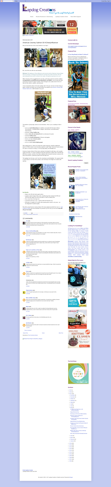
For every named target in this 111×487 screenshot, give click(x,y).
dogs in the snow (85, 250)
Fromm (74, 233)
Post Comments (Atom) (33, 335)
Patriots (81, 238)
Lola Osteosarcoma (84, 234)
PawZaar (85, 238)
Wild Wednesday (78, 216)
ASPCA (75, 228)
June (71, 405)
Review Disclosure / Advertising (44, 16)
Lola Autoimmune (76, 234)
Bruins (76, 229)
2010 (70, 453)
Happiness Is (70, 234)
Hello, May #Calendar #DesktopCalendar (78, 433)
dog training (80, 250)
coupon (75, 250)
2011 (70, 452)
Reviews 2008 (78, 241)
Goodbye (86, 233)
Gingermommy (29, 290)
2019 (70, 390)
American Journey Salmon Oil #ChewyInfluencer (76, 416)
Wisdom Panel (71, 248)
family (69, 252)
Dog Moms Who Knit (76, 232)
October (72, 398)
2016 (70, 443)
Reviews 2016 (78, 244)
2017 (70, 393)
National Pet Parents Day (72, 238)
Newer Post (25, 333)
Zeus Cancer (77, 248)
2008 (70, 457)
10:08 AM (28, 293)
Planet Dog (80, 239)
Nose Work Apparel (76, 16)
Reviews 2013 (78, 243)
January (72, 441)
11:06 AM (28, 226)
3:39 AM (27, 286)
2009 (70, 455)
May (71, 407)
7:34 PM (27, 276)
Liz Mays (28, 262)
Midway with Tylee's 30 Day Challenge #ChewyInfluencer (78, 431)
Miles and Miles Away (30, 297)
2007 (70, 459)
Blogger (71, 477)
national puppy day (78, 253)
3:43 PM (27, 318)
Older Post (61, 333)
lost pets (73, 253)
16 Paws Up (71, 228)
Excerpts (83, 232)
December (72, 395)
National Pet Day (85, 237)
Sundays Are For (77, 245)
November (72, 397)
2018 (70, 391)
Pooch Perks (85, 239)
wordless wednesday (75, 256)
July (71, 404)
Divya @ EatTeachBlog (31, 231)
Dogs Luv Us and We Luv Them (32, 249)
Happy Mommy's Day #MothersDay (77, 421)
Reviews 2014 (85, 243)
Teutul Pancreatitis (71, 246)
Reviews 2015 (71, 244)
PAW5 (79, 238)
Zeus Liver (83, 248)
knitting (69, 253)
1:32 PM (27, 327)
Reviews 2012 (71, 243)
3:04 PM (27, 258)
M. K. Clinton (28, 315)
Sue (27, 220)
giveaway (82, 252)
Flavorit (87, 232)
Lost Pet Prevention (71, 236)
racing (86, 253)
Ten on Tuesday (84, 245)
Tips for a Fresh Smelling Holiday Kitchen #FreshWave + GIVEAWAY (81, 178)
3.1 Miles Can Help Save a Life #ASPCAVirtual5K (76, 410)
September (72, 400)
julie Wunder (28, 323)
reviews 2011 (80, 254)
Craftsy (77, 230)
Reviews (30, 214)
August (71, 402)
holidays (86, 252)
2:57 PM (27, 311)
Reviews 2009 (85, 241)
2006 (70, 461)
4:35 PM (27, 267)
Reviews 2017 (35, 214)
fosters (72, 252)
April (71, 435)
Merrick (77, 236)
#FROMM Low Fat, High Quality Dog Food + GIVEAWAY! (81, 170)
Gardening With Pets (80, 233)
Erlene (27, 271)
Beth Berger (28, 239)
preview (83, 253)
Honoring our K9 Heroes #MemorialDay (78, 413)
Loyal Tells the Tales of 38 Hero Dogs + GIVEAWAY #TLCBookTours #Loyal (81, 207)
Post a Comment (28, 330)
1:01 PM (27, 245)
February (72, 439)
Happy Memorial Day (74, 412)
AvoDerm (78, 228)
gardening (77, 252)
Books (73, 229)
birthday (72, 250)
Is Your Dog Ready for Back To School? (78, 54)
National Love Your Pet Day (75, 237)
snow (87, 254)
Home (31, 16)
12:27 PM (28, 235)
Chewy (27, 214)
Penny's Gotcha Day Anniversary (77, 426)
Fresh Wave (70, 233)
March (71, 437)
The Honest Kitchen (80, 246)
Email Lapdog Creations (28, 470)
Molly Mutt (81, 236)
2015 (70, 445)
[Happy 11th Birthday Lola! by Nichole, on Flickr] (77, 149)
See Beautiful (70, 245)
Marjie (27, 306)
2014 (70, 446)
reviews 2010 (72, 254)
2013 (70, 448)
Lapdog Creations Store (61, 16)
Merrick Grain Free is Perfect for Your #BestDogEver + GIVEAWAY (81, 200)
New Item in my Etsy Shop (74, 214)
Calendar (80, 229)
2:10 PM (27, 302)
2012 (70, 450)
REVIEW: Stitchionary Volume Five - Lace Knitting (81, 185)
